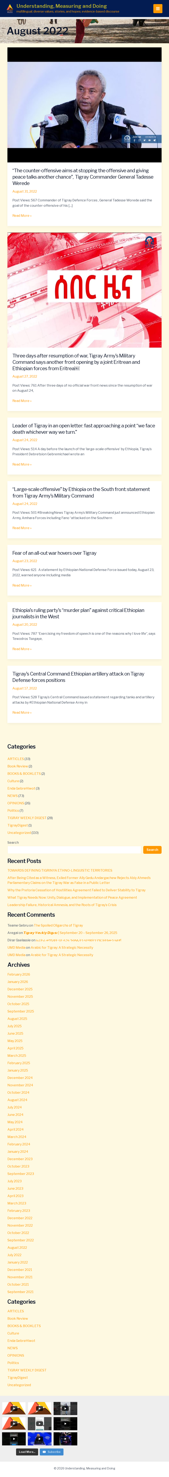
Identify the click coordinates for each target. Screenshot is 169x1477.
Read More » (22, 215)
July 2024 (14, 1107)
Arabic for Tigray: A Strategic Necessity (62, 948)
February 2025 (18, 1063)
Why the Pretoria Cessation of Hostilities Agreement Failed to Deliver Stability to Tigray (76, 890)
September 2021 (20, 1292)
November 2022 (20, 1225)
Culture (13, 781)
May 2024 (15, 1122)
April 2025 (15, 1048)
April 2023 (15, 1196)
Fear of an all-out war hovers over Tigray (54, 553)
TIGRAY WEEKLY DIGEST (27, 818)
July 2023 (14, 1181)
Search (13, 843)
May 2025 (14, 1041)
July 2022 (14, 1255)
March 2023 (16, 1203)
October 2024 (18, 1093)
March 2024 (16, 1137)
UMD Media (16, 948)
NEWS (12, 796)
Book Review (17, 766)
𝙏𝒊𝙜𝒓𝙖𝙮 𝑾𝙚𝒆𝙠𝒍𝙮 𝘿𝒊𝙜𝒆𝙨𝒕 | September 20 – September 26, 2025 (70, 933)
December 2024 (20, 1078)
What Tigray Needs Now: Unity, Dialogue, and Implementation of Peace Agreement (72, 897)
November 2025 (20, 997)
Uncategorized (19, 833)
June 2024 (15, 1115)
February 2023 (18, 1211)
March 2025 (16, 1056)
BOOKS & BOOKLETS (24, 774)
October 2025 (18, 1004)
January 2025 (17, 1070)
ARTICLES (15, 759)
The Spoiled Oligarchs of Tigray (58, 925)
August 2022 (17, 1248)
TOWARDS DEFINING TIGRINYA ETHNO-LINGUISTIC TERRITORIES (59, 870)
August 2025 (17, 1019)
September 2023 (20, 1174)
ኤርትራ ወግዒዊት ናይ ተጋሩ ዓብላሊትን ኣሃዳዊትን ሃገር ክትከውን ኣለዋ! (78, 940)
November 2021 (20, 1277)
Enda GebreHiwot (21, 788)
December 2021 (19, 1270)
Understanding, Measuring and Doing (61, 6)
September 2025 (20, 1011)
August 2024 (17, 1100)
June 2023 (15, 1189)
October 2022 (18, 1233)
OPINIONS (15, 803)
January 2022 (17, 1262)
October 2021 (18, 1284)
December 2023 (20, 1159)
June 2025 (15, 1033)
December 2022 (19, 1218)
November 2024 (20, 1085)
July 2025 (14, 1026)
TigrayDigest (17, 825)
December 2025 (20, 989)
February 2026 (18, 974)
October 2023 (18, 1166)
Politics (13, 811)
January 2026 (17, 982)
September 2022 (20, 1240)
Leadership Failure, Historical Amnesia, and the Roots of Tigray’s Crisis (62, 905)
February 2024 (18, 1144)
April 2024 (15, 1129)
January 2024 (17, 1152)
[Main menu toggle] (157, 8)
